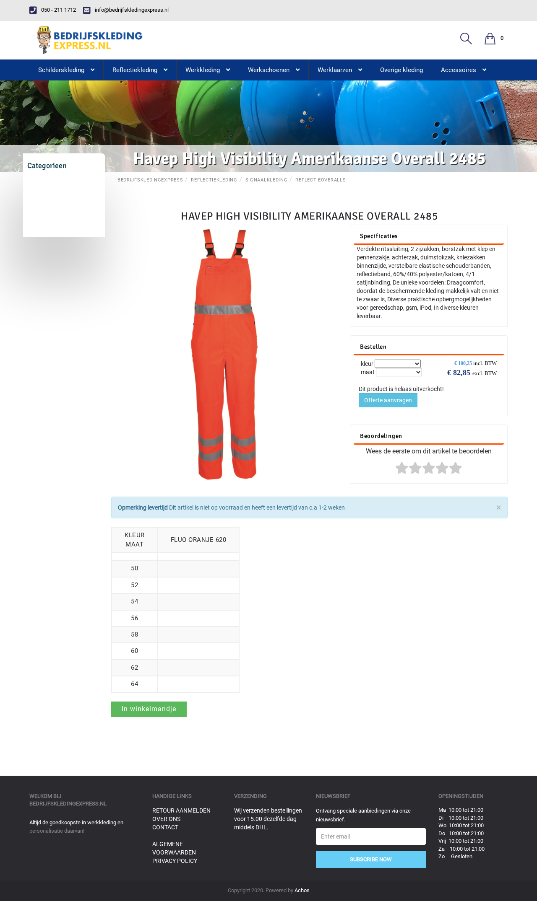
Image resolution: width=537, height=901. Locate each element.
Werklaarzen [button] (335, 70)
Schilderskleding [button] (61, 70)
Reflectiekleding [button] (134, 70)
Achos (302, 890)
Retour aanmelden (181, 810)
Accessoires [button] (458, 70)
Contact (165, 827)
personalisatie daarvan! (56, 831)
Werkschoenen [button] (268, 70)
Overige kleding (401, 70)
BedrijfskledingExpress (150, 180)
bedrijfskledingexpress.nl (68, 803)
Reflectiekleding (214, 180)
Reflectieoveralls (320, 180)
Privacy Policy (174, 860)
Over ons (166, 819)
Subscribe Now (371, 859)
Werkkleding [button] (202, 70)
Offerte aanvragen (388, 400)
